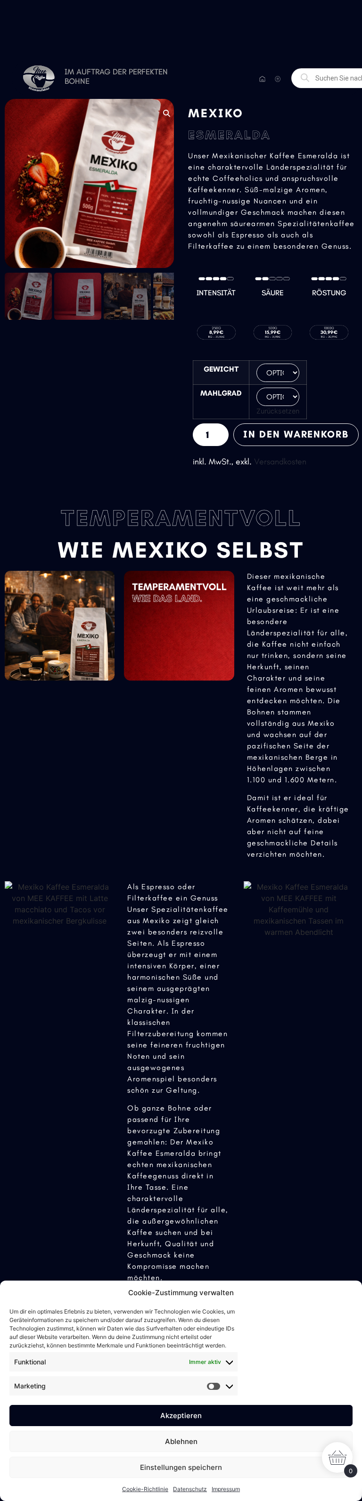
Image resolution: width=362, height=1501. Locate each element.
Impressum (226, 1489)
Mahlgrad (221, 393)
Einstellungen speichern (181, 1467)
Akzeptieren (181, 1415)
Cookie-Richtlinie (145, 1489)
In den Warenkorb (295, 434)
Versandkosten (280, 461)
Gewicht (221, 369)
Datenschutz (190, 1489)
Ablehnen (181, 1441)
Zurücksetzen (277, 411)
